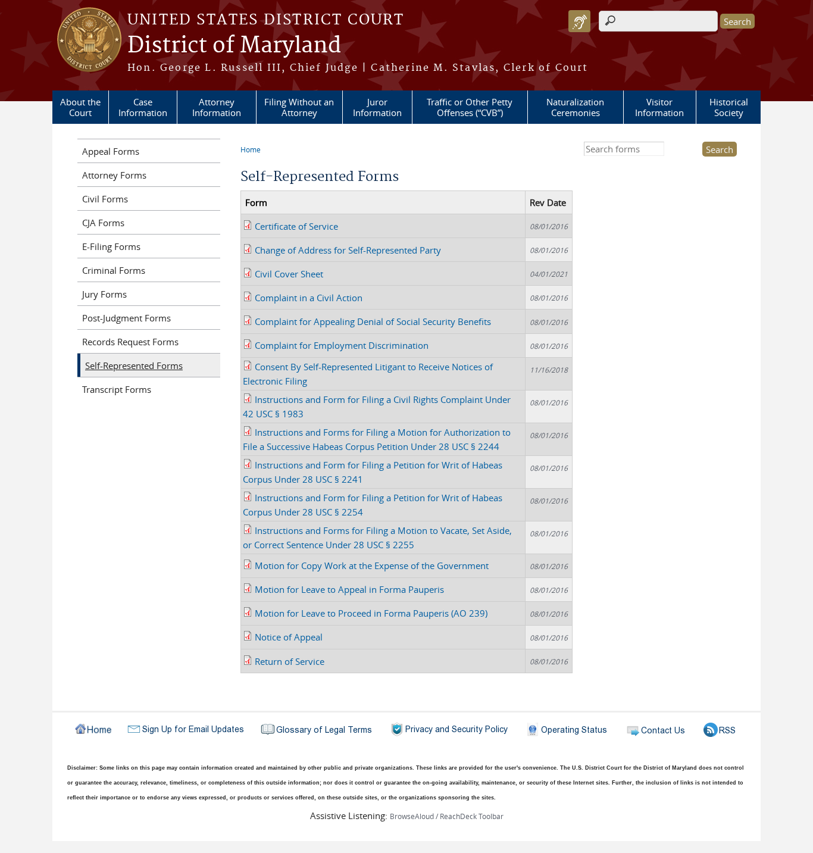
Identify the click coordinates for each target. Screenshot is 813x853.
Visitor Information (659, 107)
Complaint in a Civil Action (308, 298)
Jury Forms (104, 294)
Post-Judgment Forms (126, 318)
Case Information (142, 107)
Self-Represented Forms (134, 365)
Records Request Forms (130, 342)
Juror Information (377, 107)
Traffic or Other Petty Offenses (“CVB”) (469, 107)
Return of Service (289, 661)
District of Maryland (234, 46)
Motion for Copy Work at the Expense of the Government (372, 565)
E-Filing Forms (111, 246)
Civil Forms (105, 199)
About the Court (80, 107)
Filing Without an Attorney (299, 107)
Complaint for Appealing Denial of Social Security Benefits (373, 321)
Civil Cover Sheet (289, 274)
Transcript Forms (116, 389)
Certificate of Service (296, 226)
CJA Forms (103, 223)
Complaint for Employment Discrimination (342, 345)
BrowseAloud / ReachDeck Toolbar (447, 816)
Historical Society (728, 107)
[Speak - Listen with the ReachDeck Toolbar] (579, 21)
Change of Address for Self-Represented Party (348, 250)
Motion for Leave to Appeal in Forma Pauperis (349, 589)
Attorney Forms (114, 175)
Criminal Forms (113, 270)
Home (250, 149)
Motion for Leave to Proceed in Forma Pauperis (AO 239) (371, 613)
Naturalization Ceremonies (575, 107)
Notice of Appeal (289, 637)
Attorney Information (216, 107)
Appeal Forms (110, 151)
